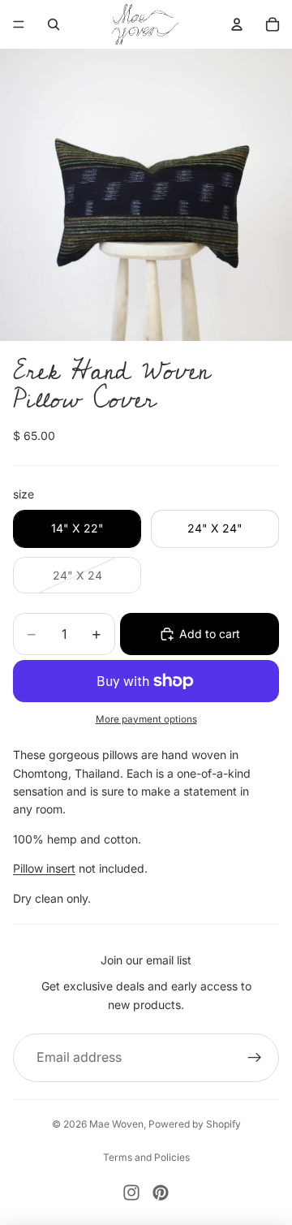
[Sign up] (255, 1058)
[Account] (237, 24)
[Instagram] (131, 1192)
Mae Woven (116, 1124)
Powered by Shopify (194, 1124)
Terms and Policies (146, 1157)
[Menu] (18, 24)
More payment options (146, 719)
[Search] (53, 24)
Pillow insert (44, 868)
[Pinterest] (160, 1192)
